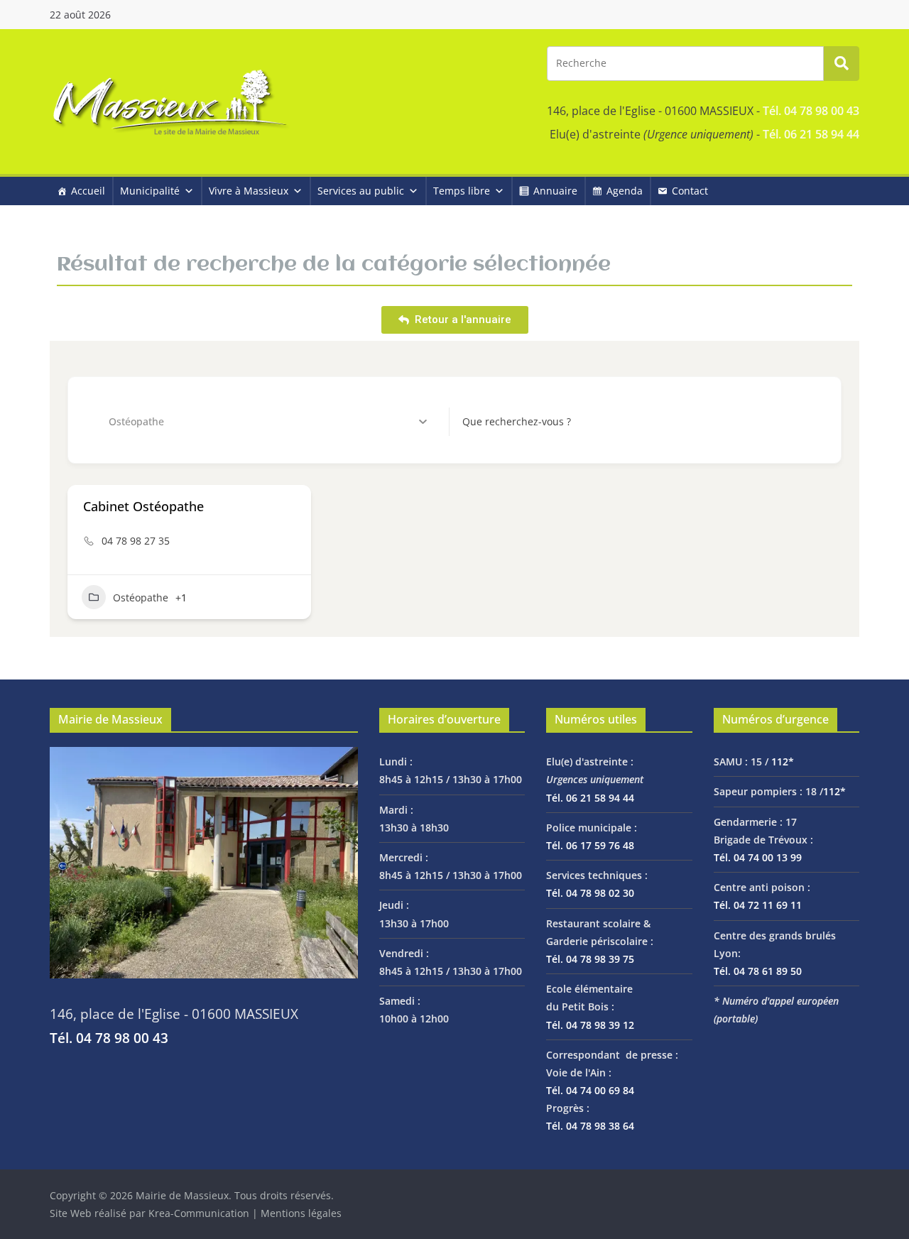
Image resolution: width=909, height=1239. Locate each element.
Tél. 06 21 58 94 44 (811, 134)
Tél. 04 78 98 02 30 (590, 893)
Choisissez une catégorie (145, 421)
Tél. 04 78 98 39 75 (590, 959)
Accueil (88, 190)
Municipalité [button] (150, 190)
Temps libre (461, 190)
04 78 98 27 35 (136, 540)
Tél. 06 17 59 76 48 (590, 845)
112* (782, 761)
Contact (690, 190)
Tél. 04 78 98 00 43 (811, 111)
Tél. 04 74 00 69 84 (590, 1090)
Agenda (624, 190)
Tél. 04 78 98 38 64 (590, 1125)
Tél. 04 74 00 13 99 (758, 857)
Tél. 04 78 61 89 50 (758, 971)
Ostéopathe (140, 597)
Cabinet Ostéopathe (143, 506)
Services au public (360, 190)
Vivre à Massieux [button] (248, 190)
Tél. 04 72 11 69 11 (758, 905)
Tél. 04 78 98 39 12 (590, 1025)
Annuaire (555, 190)
